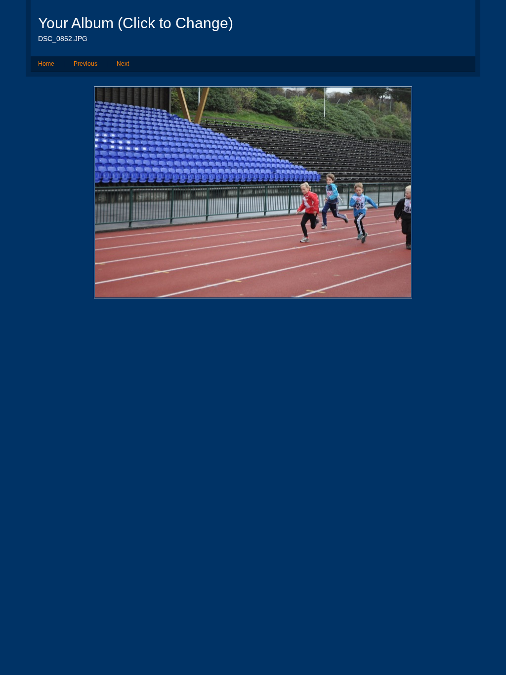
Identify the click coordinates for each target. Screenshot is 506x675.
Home (46, 63)
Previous (85, 63)
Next (123, 63)
